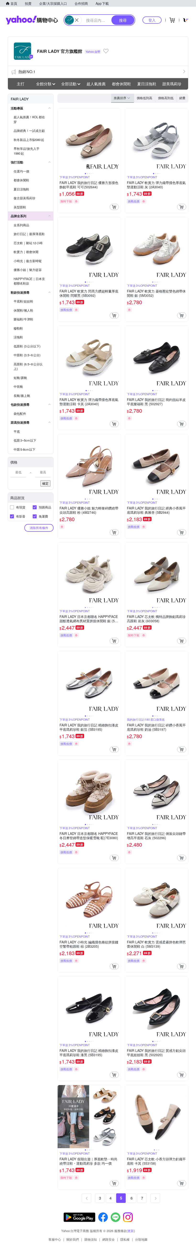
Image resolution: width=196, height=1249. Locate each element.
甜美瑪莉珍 (171, 84)
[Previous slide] (61, 140)
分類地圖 (141, 1239)
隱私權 (125, 1239)
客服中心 (55, 1239)
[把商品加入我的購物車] (114, 207)
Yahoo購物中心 (32, 20)
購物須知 (90, 1239)
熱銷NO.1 (26, 71)
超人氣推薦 (96, 84)
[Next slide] (117, 140)
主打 (20, 84)
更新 (131, 1230)
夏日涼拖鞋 (146, 84)
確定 (45, 483)
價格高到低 (166, 98)
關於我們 (72, 1239)
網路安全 (108, 1239)
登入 (152, 19)
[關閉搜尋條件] (77, 20)
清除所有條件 (39, 527)
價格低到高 (144, 98)
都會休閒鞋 (121, 84)
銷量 (182, 98)
